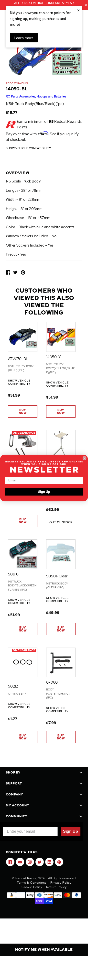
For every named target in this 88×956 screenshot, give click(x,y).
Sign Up (44, 492)
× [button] (78, 10)
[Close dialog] (85, 458)
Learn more (23, 37)
